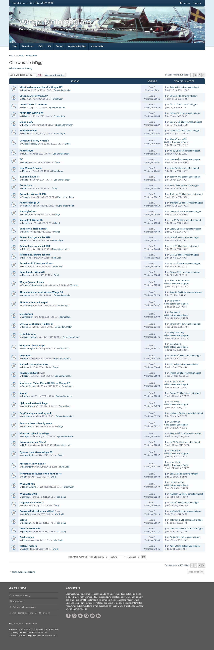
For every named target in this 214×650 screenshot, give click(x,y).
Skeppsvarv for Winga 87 (34, 95)
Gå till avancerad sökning (20, 68)
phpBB (24, 629)
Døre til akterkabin (30, 528)
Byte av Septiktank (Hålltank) (36, 323)
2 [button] (195, 75)
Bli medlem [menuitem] (185, 3)
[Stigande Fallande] (133, 557)
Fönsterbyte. (27, 150)
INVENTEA (42, 632)
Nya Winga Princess (31, 168)
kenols (25, 327)
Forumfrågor (57, 99)
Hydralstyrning (28, 334)
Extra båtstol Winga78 (32, 272)
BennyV (25, 125)
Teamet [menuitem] (59, 46)
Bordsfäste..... (27, 185)
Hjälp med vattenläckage (34, 403)
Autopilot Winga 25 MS (33, 194)
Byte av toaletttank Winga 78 (36, 452)
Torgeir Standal (29, 386)
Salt (24, 477)
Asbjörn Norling (29, 337)
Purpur (25, 359)
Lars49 (25, 214)
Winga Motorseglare (55, 21)
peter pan (26, 523)
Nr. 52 (25, 154)
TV (21, 159)
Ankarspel (25, 355)
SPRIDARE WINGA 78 (31, 113)
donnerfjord (27, 455)
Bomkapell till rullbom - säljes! (37, 511)
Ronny (25, 275)
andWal (25, 514)
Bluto (24, 188)
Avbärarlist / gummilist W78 (35, 237)
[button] (203, 75)
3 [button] (199, 75)
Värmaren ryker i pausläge (34, 433)
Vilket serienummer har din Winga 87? (41, 87)
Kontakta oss (18, 601)
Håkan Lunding (29, 487)
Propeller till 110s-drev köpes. (36, 263)
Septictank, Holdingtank (33, 228)
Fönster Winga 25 (30, 202)
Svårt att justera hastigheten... (37, 423)
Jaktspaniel (27, 305)
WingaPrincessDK (30, 144)
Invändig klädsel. (29, 176)
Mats (24, 171)
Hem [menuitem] (15, 46)
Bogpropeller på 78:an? (33, 442)
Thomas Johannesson (32, 285)
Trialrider (26, 197)
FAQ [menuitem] (40, 46)
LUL (24, 367)
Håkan (25, 116)
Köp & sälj (56, 258)
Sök (39, 75)
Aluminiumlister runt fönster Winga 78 (41, 292)
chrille (25, 133)
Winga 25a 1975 (28, 493)
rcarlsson (26, 416)
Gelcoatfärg (26, 313)
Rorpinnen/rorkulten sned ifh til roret (41, 473)
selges (23, 519)
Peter (24, 90)
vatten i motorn (28, 545)
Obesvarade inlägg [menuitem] (77, 46)
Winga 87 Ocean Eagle (32, 345)
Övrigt (67, 144)
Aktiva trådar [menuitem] (97, 46)
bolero (25, 162)
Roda (24, 540)
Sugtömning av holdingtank (35, 413)
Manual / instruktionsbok (34, 364)
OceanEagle (28, 349)
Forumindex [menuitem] (27, 46)
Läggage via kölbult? (32, 502)
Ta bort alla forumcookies (24, 607)
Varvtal (23, 393)
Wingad (25, 436)
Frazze (25, 376)
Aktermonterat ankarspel (34, 302)
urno (24, 505)
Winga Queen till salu (32, 282)
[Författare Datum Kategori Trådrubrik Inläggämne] (117, 557)
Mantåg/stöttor (28, 211)
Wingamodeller (28, 130)
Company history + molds (34, 140)
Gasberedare (27, 537)
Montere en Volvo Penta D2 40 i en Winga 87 (45, 383)
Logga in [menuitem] (197, 3)
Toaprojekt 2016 (29, 373)
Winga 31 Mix (27, 483)
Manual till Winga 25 (31, 220)
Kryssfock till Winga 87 (33, 463)
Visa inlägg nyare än (77, 557)
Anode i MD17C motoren (33, 104)
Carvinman (27, 426)
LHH (24, 240)
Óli (23, 99)
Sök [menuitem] (49, 46)
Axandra (26, 295)
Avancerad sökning (54, 75)
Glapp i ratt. (26, 121)
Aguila (25, 549)
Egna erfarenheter (62, 90)
